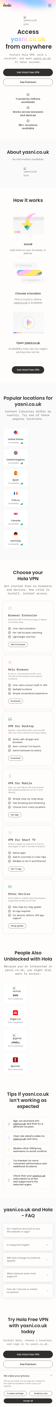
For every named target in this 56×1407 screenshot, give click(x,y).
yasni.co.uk (42, 58)
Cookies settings (15, 1393)
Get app (15, 814)
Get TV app (16, 869)
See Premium (28, 82)
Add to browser (18, 644)
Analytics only (40, 1393)
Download (15, 701)
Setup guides (17, 925)
